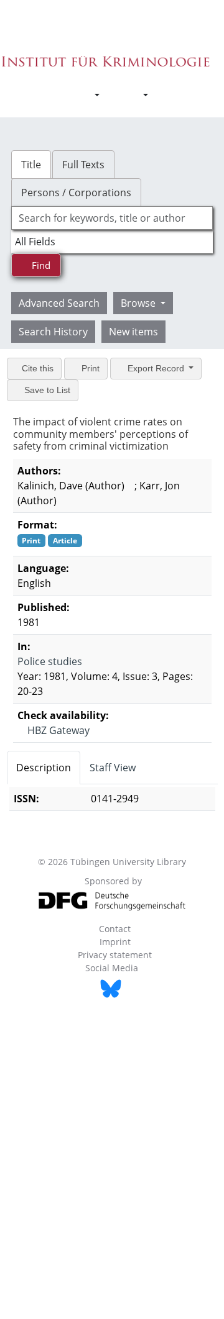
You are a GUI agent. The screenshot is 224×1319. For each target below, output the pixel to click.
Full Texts (83, 164)
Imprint (115, 942)
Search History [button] (53, 331)
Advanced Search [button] (59, 303)
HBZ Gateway (57, 730)
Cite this (36, 368)
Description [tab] (43, 767)
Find (39, 265)
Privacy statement (115, 955)
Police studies (49, 661)
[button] (90, 95)
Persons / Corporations (76, 192)
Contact (115, 929)
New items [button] (133, 331)
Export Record (156, 368)
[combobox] (112, 218)
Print (89, 368)
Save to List (46, 390)
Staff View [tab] (113, 767)
